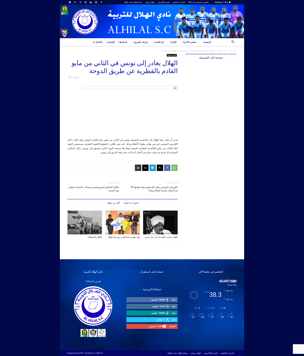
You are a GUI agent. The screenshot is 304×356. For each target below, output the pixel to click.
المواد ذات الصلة (131, 203)
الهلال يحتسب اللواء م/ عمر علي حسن (161, 237)
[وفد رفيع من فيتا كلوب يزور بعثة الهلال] (122, 222)
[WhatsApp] (174, 168)
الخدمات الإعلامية (178, 2)
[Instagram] (96, 2)
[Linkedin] (90, 2)
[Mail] (85, 2)
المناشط (123, 41)
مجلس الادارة (190, 41)
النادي (174, 41)
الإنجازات (111, 41)
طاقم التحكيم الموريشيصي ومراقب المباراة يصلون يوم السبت (93, 189)
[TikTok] (80, 2)
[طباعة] (138, 168)
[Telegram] (152, 168)
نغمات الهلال (128, 2)
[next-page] (169, 243)
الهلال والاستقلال (95, 237)
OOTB (80, 353)
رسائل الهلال (137, 2)
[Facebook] (101, 2)
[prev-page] (175, 243)
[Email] (145, 168)
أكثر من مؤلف (113, 203)
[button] (233, 42)
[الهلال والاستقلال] (84, 222)
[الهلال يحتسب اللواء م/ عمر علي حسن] (160, 222)
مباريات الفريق (141, 41)
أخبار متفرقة (222, 50)
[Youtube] (69, 2)
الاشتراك (172, 326)
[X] (75, 2)
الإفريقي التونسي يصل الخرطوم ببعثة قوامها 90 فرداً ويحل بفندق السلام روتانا (154, 189)
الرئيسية (207, 41)
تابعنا (173, 299)
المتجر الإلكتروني (163, 2)
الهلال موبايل (150, 2)
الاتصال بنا (97, 41)
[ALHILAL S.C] (152, 21)
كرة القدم (159, 41)
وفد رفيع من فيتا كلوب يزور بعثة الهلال (124, 237)
